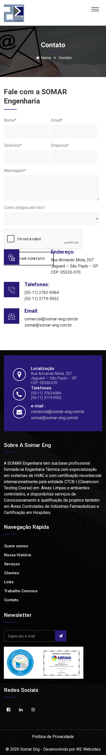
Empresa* (60, 145)
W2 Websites (88, 749)
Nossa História (17, 555)
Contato (11, 600)
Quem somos (16, 546)
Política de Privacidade (53, 736)
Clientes (11, 573)
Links (9, 582)
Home (46, 58)
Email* (57, 120)
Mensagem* (15, 170)
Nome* (10, 120)
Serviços (12, 564)
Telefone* (13, 145)
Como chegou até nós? (24, 207)
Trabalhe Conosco (21, 591)
